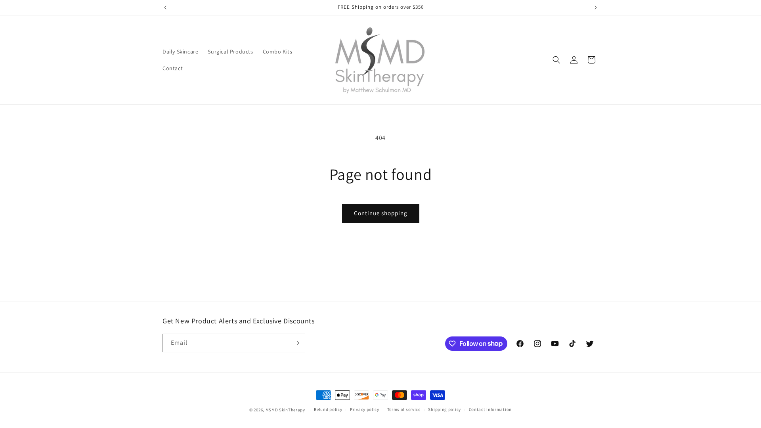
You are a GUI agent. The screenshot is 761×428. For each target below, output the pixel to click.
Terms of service (404, 409)
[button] (556, 60)
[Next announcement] (595, 7)
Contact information (490, 409)
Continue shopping (380, 213)
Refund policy (328, 409)
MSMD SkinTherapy (285, 410)
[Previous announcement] (165, 7)
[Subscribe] (296, 343)
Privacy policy (364, 409)
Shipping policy (444, 409)
